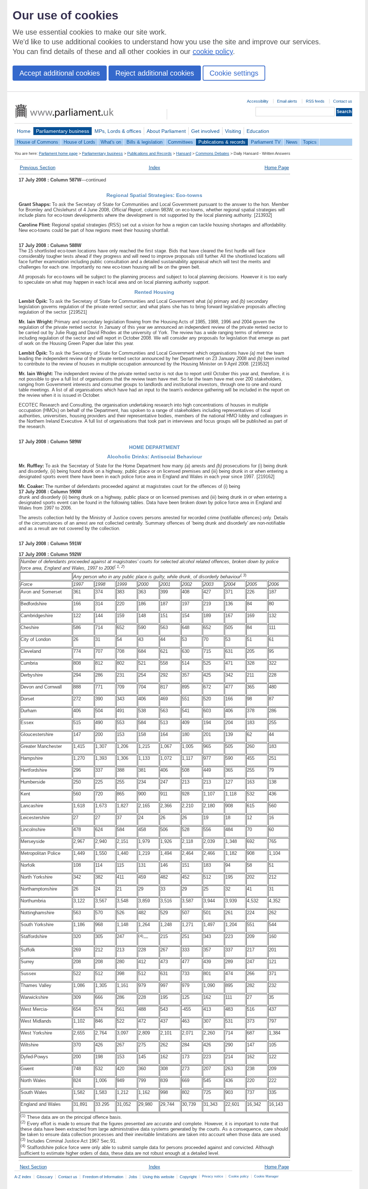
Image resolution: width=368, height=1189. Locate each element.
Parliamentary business (62, 131)
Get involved (205, 131)
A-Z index (22, 1177)
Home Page (276, 167)
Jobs (133, 1177)
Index (154, 167)
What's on (111, 142)
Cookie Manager (266, 1176)
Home (24, 131)
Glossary (45, 1177)
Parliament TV (266, 142)
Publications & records (221, 142)
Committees (180, 142)
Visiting (233, 131)
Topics (310, 142)
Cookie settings (234, 73)
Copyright (188, 1177)
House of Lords (79, 142)
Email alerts (287, 101)
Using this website (158, 1177)
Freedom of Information (103, 1177)
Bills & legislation (144, 142)
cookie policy (213, 51)
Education (258, 131)
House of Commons (37, 142)
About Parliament (166, 131)
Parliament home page (58, 153)
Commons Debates (212, 153)
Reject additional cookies (154, 73)
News (292, 142)
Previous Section (37, 167)
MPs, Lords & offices (118, 131)
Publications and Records (149, 153)
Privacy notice (212, 1176)
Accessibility (257, 101)
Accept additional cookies (59, 73)
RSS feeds (315, 101)
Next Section (33, 1167)
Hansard (183, 153)
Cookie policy (239, 1176)
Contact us (342, 101)
